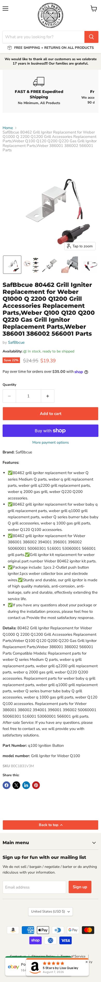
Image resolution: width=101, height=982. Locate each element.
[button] (12, 264)
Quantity (9, 385)
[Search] (91, 37)
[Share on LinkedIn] (26, 785)
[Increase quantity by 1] (47, 396)
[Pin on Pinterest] (36, 785)
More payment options (50, 443)
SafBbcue (16, 342)
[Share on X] (16, 785)
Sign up (80, 887)
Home (8, 128)
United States (48, 911)
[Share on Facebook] (6, 785)
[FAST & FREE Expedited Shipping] (38, 91)
